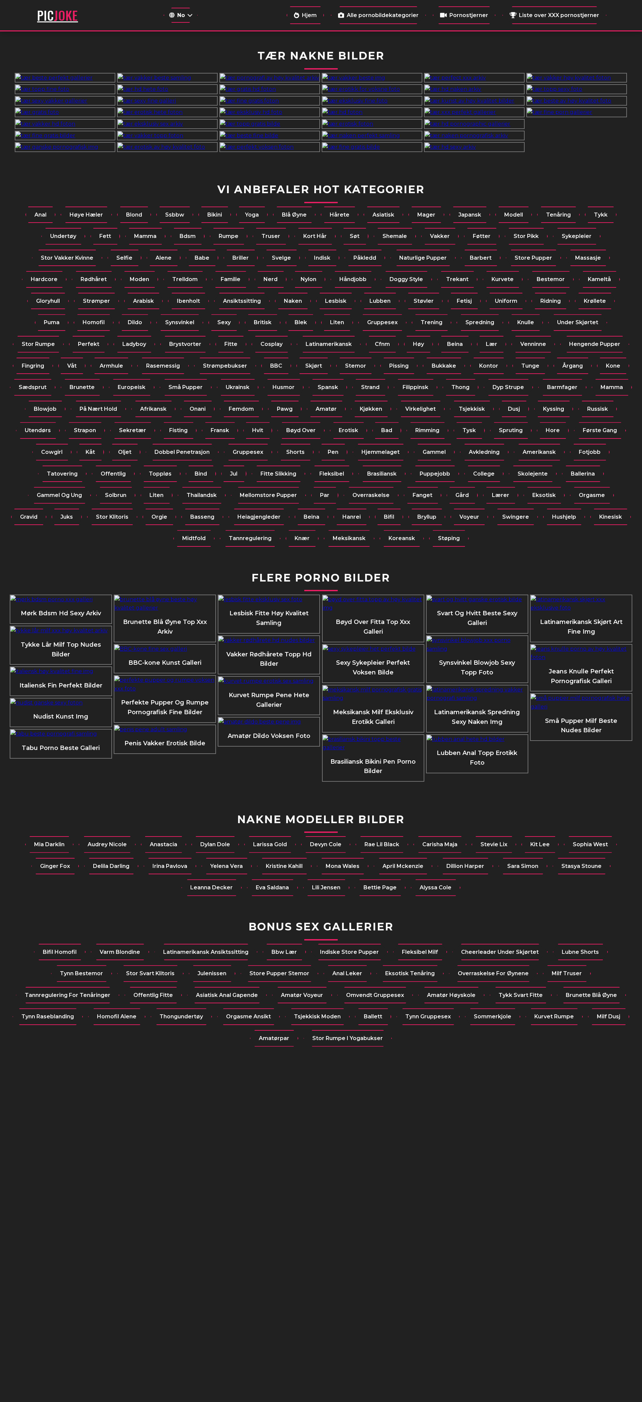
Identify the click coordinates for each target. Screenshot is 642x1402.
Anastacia (163, 844)
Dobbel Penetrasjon (182, 452)
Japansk (469, 215)
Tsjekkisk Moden (317, 1016)
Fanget (422, 495)
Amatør (326, 409)
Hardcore (44, 279)
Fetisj (464, 301)
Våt (72, 366)
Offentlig (113, 474)
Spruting (511, 430)
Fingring (33, 366)
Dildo (135, 322)
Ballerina (583, 474)
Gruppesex (382, 322)
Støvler (424, 301)
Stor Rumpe (38, 344)
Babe (202, 258)
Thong (460, 387)
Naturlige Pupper (423, 258)
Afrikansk (153, 409)
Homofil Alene (116, 1016)
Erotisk (348, 430)
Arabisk (143, 301)
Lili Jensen (326, 887)
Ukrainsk (237, 387)
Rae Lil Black (381, 844)
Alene (163, 258)
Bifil (389, 517)
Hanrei (351, 517)
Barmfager (562, 387)
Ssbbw (174, 215)
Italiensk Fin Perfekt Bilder (60, 685)
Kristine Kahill (284, 866)
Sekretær (132, 430)
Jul (233, 474)
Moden (139, 279)
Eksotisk (544, 495)
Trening (431, 322)
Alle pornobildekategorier (383, 15)
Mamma (145, 236)
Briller (240, 258)
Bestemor (551, 279)
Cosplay (271, 344)
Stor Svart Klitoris (150, 973)
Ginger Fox (55, 866)
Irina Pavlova (169, 866)
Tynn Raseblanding (47, 1016)
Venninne (533, 344)
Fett (105, 236)
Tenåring (558, 215)
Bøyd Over (301, 430)
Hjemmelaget (380, 452)
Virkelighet (420, 409)
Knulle (525, 322)
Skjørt (313, 366)
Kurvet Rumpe (554, 1016)
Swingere (515, 517)
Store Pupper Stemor (279, 973)
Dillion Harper (465, 866)
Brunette (82, 387)
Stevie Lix (493, 844)
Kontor (488, 366)
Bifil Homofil (60, 952)
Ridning (550, 301)
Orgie (159, 517)
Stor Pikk (526, 236)
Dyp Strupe (508, 387)
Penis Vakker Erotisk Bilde (164, 743)
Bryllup (426, 517)
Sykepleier (577, 236)
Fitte (230, 344)
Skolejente (533, 474)
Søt (354, 236)
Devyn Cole (325, 844)
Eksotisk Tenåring (410, 973)
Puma (52, 322)
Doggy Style (406, 279)
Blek (301, 322)
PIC (57, 15)
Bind (201, 474)
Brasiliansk (382, 474)
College (484, 474)
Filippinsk (415, 387)
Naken (293, 301)
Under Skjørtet (577, 322)
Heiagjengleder (259, 517)
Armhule (111, 366)
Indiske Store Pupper (349, 952)
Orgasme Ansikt (248, 1016)
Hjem (309, 15)
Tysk (469, 430)
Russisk (597, 409)
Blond (134, 215)
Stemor (355, 366)
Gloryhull (48, 301)
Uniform (506, 301)
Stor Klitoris (112, 517)
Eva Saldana (272, 887)
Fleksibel (331, 474)
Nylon (308, 279)
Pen (333, 452)
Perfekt (88, 344)
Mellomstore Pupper (268, 495)
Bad (386, 430)
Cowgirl (52, 452)
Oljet (124, 452)
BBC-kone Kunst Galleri (164, 662)
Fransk (220, 430)
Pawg (285, 409)
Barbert (481, 258)
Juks (67, 517)
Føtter (482, 236)
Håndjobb (352, 279)
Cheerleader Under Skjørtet (500, 952)
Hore (553, 430)
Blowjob (45, 409)
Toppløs (160, 474)
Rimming (427, 430)
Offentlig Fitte (153, 995)
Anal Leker (347, 973)
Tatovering (62, 474)
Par (324, 495)
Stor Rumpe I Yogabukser (347, 1038)
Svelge (281, 258)
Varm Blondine (120, 952)
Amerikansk (539, 452)
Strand (370, 387)
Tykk (601, 215)
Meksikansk (349, 538)
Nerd (270, 279)
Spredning (479, 322)
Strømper (96, 301)
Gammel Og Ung (59, 495)
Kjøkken (371, 409)
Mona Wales (342, 866)
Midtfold (194, 538)
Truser (270, 236)
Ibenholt (188, 301)
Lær (491, 344)
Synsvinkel (179, 322)
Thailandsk (202, 495)
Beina (455, 344)
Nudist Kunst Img (60, 716)
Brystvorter (185, 344)
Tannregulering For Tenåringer (67, 995)
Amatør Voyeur (302, 995)
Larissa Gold (270, 844)
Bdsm (188, 236)
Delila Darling (111, 866)
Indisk (322, 258)
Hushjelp (564, 517)
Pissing (399, 366)
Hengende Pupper (594, 344)
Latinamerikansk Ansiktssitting (205, 952)
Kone (613, 366)
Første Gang (600, 430)
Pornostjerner (468, 15)
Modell (513, 215)
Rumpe (228, 236)
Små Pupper (186, 387)
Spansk (328, 387)
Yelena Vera (226, 866)
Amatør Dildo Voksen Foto (269, 736)
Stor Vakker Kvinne (67, 258)
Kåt (90, 452)
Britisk (263, 322)
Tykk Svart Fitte (521, 995)
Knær (302, 538)
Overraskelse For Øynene (493, 973)
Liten (337, 322)
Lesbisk (335, 301)
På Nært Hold (98, 409)
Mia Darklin (49, 844)
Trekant (457, 279)
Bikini (214, 215)
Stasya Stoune (581, 866)
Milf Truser (567, 973)
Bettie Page (380, 887)
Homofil (94, 322)
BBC (276, 366)
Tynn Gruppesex (428, 1016)
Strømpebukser (225, 366)
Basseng (202, 517)
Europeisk (131, 387)
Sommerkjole (492, 1016)
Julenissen (212, 973)
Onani (198, 409)
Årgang (572, 366)
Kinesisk (610, 517)
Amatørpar (274, 1038)
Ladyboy (134, 344)
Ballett (373, 1016)
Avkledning (484, 452)
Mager (426, 215)
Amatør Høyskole (451, 995)
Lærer (500, 495)
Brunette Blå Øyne (591, 995)
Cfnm (382, 344)
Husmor (284, 387)
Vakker (440, 236)
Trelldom (185, 279)
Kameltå (599, 279)
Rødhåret (94, 279)
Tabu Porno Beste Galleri (61, 748)
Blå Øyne (294, 215)
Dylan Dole (215, 844)
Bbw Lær (284, 952)
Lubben (380, 301)
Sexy (224, 322)
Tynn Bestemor (81, 973)
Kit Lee (540, 844)
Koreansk (402, 538)
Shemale (395, 236)
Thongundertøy (181, 1016)
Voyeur (469, 517)
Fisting (178, 430)
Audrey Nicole (107, 844)
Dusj (514, 409)
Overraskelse (371, 495)
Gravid (28, 517)
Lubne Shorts (580, 952)
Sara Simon (522, 866)
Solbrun (115, 495)
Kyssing (553, 409)
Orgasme (592, 495)
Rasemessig (163, 366)
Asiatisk (383, 215)
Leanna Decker (211, 887)
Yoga (252, 215)
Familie (230, 279)
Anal (40, 215)
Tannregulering (250, 538)
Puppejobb (435, 474)
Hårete (339, 215)
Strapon (85, 430)
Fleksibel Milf (420, 952)
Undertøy (63, 236)
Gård (462, 495)
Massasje (588, 258)
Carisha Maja (439, 844)
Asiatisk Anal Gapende (227, 995)
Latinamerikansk (329, 344)
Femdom (241, 409)
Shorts (295, 452)
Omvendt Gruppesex (375, 995)
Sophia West (590, 844)
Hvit (257, 430)
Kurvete (503, 279)
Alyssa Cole (435, 887)
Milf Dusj (608, 1016)
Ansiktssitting (242, 301)
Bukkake (444, 366)
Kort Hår (315, 236)
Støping (449, 538)
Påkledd (364, 258)
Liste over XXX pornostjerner (559, 15)
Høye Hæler (86, 215)
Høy (418, 344)
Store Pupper (533, 258)
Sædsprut (32, 387)
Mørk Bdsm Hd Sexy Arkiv (61, 613)
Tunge (530, 366)
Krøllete (595, 301)
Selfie (124, 258)
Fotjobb (590, 452)
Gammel (434, 452)
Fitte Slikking (278, 474)
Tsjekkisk (472, 409)
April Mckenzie (403, 866)
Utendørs (38, 430)
